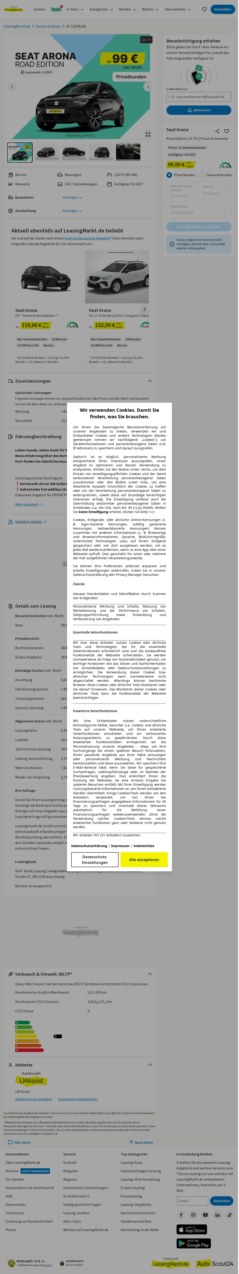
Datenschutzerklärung (89, 846)
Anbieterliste (144, 846)
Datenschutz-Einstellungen (95, 859)
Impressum (120, 846)
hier (152, 512)
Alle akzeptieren (144, 859)
